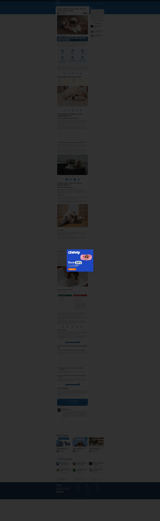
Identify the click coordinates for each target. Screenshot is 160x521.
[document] (80, 260)
